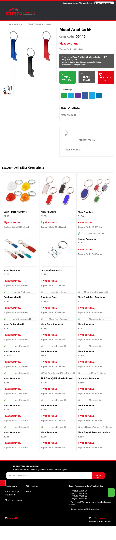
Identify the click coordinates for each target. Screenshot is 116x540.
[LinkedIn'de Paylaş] (99, 95)
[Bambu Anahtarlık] (95, 233)
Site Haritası (32, 486)
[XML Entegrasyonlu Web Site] (31, 518)
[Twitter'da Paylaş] (92, 95)
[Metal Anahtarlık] (58, 191)
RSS (28, 491)
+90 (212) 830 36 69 (78, 493)
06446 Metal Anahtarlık (40, 24)
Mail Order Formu (13, 500)
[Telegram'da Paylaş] (71, 95)
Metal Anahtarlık (49, 212)
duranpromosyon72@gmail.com (77, 3)
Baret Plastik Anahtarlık (15, 212)
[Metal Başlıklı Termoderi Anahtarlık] (95, 427)
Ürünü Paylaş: (68, 90)
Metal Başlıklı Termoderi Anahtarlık (95, 432)
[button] (110, 12)
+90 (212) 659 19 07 (78, 491)
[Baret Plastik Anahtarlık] (21, 191)
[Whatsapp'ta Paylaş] (64, 95)
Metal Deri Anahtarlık (14, 324)
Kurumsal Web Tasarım (100, 521)
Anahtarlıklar (16, 24)
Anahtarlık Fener (49, 297)
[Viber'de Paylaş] (78, 95)
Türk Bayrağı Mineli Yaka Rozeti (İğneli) (60, 378)
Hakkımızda (11, 486)
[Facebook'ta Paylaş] (85, 95)
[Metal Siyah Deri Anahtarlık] (95, 292)
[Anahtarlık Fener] (58, 292)
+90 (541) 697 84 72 (78, 499)
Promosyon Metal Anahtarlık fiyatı (76, 57)
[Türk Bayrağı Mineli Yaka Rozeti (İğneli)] (58, 373)
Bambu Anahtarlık (87, 239)
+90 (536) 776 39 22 (78, 496)
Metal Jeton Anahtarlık (52, 324)
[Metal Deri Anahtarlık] (21, 319)
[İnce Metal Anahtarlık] (58, 249)
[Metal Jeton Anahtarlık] (58, 319)
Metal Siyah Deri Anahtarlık (91, 297)
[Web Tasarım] (100, 518)
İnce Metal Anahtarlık (51, 270)
